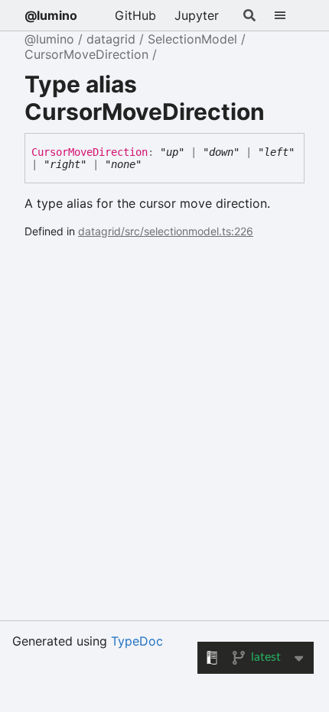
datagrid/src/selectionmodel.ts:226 (165, 231)
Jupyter (196, 15)
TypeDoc (137, 641)
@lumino (50, 15)
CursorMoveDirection (86, 54)
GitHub (135, 15)
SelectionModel (192, 39)
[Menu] (289, 15)
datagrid (110, 39)
